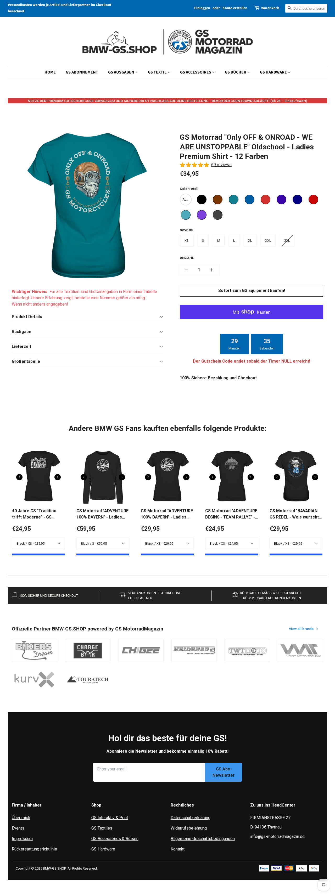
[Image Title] (34, 650)
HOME (50, 72)
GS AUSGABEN (121, 72)
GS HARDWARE (274, 72)
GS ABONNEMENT (82, 72)
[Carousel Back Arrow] (19, 477)
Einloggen (202, 8)
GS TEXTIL (157, 72)
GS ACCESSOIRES (196, 72)
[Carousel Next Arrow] (57, 477)
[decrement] (186, 270)
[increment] (211, 270)
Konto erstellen (234, 8)
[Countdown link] (251, 344)
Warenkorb (270, 8)
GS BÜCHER (236, 72)
